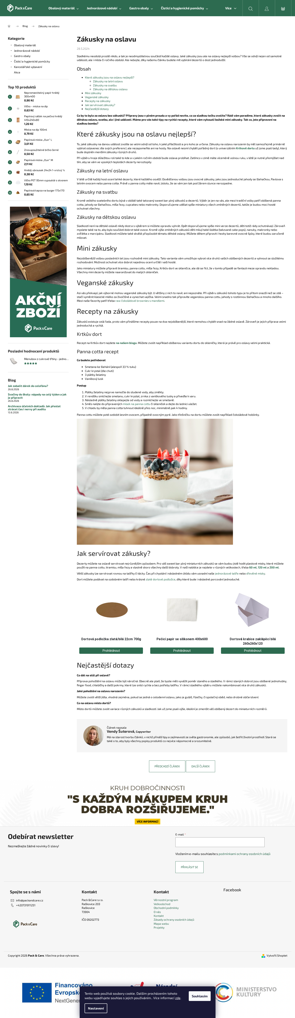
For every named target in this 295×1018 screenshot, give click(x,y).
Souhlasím (200, 996)
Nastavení (96, 1008)
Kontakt (159, 915)
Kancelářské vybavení (28, 67)
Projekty (159, 927)
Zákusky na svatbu (105, 85)
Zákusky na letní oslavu (108, 81)
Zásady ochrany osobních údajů (174, 919)
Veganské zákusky (96, 97)
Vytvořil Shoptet (277, 955)
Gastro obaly (22, 56)
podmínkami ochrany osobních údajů (244, 854)
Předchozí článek (167, 766)
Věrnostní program (166, 900)
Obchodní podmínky (166, 908)
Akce (17, 72)
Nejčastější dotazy (97, 109)
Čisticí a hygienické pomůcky (32, 61)
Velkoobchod (162, 904)
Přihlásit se (189, 867)
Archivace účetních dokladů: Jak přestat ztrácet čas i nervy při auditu (34, 408)
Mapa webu (161, 923)
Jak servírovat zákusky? (100, 105)
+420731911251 (25, 905)
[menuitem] (63, 8)
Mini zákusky (93, 93)
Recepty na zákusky (97, 101)
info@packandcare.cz (29, 900)
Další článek (200, 766)
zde (177, 998)
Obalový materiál (25, 45)
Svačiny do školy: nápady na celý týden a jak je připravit (37, 396)
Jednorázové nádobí (27, 50)
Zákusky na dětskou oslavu (110, 89)
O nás (157, 912)
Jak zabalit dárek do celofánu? (28, 385)
